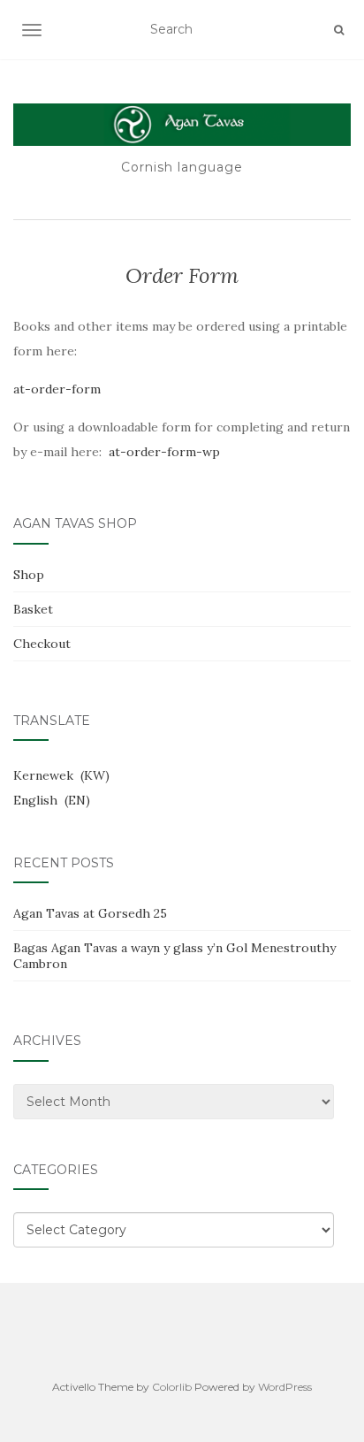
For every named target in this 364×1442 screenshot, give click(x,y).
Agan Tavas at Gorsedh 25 (90, 913)
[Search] (339, 30)
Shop (28, 575)
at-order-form (57, 389)
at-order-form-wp (164, 452)
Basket (33, 609)
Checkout (42, 644)
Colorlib (172, 1386)
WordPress (285, 1386)
